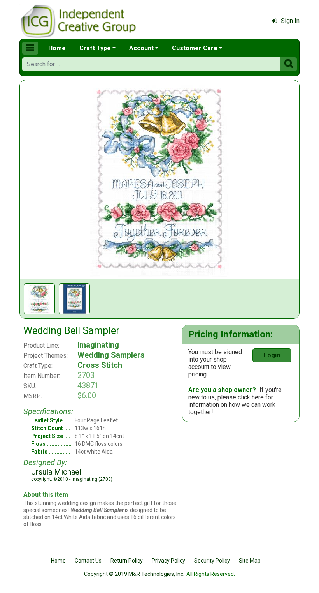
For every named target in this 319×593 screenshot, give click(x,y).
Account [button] (141, 48)
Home (57, 48)
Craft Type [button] (95, 48)
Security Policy (212, 561)
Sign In (290, 21)
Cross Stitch (99, 365)
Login (272, 355)
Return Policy (126, 561)
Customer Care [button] (194, 48)
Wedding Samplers (111, 355)
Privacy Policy (168, 561)
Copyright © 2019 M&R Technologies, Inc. (134, 574)
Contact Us (88, 561)
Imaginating (98, 344)
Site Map (250, 561)
